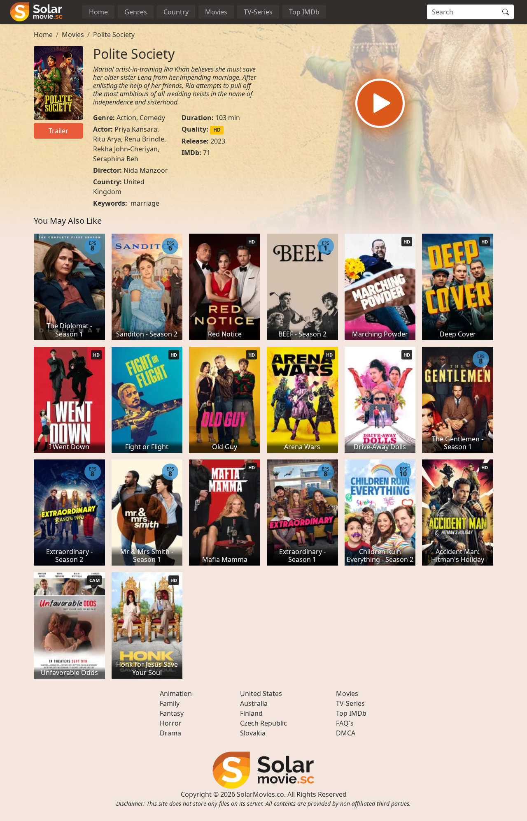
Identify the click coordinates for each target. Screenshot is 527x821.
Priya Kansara (135, 129)
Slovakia (253, 733)
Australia (254, 703)
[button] (380, 103)
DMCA (345, 733)
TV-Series (258, 11)
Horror (171, 723)
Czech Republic (263, 723)
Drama (170, 733)
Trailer (58, 130)
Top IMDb (304, 11)
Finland (251, 713)
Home (98, 11)
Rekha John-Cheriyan (125, 148)
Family (170, 703)
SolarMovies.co (260, 794)
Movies (216, 11)
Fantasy (172, 713)
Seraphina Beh (115, 158)
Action (126, 117)
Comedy (152, 117)
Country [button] (176, 11)
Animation (176, 693)
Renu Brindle (144, 139)
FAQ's (345, 723)
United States (261, 693)
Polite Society (114, 34)
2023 (217, 141)
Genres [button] (135, 11)
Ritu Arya (107, 139)
